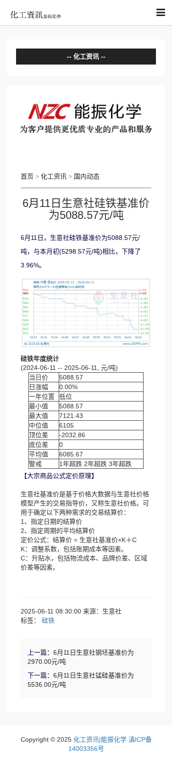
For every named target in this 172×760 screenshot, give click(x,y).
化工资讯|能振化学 (100, 739)
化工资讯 (54, 176)
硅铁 (48, 620)
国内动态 (87, 176)
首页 (27, 176)
